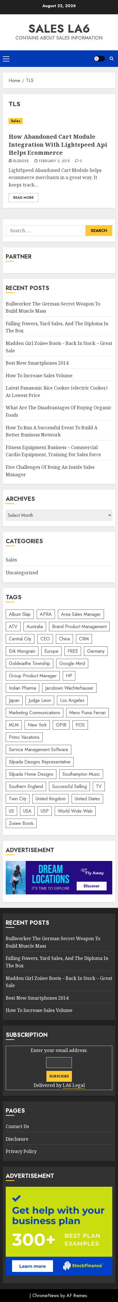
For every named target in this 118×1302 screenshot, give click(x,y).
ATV (13, 626)
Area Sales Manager (81, 614)
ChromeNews (45, 1295)
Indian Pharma (22, 688)
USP (45, 811)
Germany (96, 651)
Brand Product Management (79, 626)
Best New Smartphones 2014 (37, 363)
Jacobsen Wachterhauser (69, 688)
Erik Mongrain (22, 651)
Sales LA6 (59, 28)
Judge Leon (40, 700)
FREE (73, 651)
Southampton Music (81, 774)
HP (69, 675)
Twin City (17, 798)
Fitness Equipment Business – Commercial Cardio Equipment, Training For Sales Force (53, 451)
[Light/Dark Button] (99, 58)
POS (80, 725)
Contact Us (17, 1126)
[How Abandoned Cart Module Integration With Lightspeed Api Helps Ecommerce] (59, 121)
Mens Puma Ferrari (87, 712)
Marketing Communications (34, 712)
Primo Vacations (24, 737)
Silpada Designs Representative (39, 762)
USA (27, 811)
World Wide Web (75, 811)
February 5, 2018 (54, 161)
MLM (14, 725)
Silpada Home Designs (31, 774)
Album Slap (20, 614)
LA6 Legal (74, 1085)
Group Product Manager (33, 675)
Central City (20, 639)
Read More (23, 197)
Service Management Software (38, 749)
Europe (51, 651)
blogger (21, 161)
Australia (35, 626)
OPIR (61, 725)
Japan (14, 700)
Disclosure (17, 1139)
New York (37, 725)
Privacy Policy (21, 1151)
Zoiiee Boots (21, 823)
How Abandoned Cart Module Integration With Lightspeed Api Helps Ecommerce (58, 144)
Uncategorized (22, 572)
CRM (84, 639)
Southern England (26, 786)
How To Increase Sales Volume (39, 375)
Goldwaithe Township (29, 663)
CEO (45, 639)
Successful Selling (69, 786)
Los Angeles (72, 700)
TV (99, 786)
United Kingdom (51, 798)
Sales (15, 121)
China (64, 639)
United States (87, 798)
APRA (46, 614)
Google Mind (72, 663)
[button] (6, 58)
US (11, 811)
